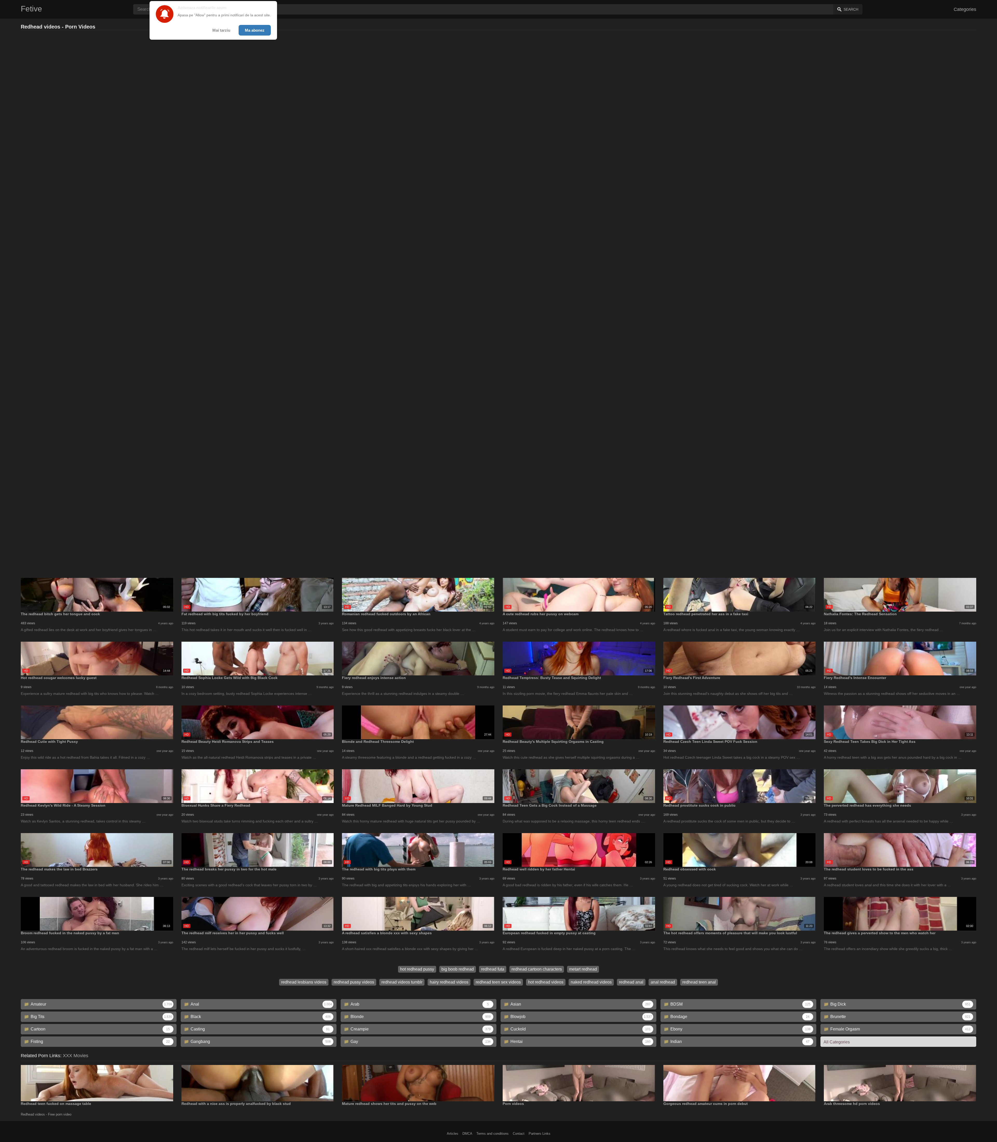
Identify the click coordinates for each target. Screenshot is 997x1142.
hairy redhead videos (449, 982)
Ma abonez (255, 30)
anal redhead (663, 982)
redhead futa (492, 969)
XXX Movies (75, 1055)
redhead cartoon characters (536, 969)
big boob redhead (457, 969)
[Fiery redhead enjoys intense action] (418, 658)
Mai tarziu (221, 30)
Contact (518, 1134)
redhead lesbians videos (303, 982)
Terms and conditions (492, 1134)
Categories (965, 9)
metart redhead (583, 969)
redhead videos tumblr (401, 982)
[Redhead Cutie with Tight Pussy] (97, 722)
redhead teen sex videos (498, 982)
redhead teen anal (699, 982)
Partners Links (539, 1134)
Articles (452, 1134)
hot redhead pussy (417, 969)
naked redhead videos (591, 982)
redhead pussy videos (354, 982)
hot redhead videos (545, 982)
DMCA (467, 1134)
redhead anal (631, 982)
